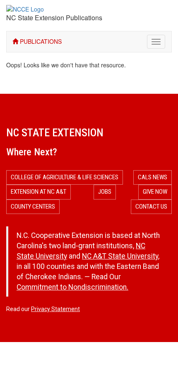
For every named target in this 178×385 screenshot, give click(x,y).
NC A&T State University (120, 256)
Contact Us (151, 206)
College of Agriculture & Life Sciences (64, 177)
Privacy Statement (55, 309)
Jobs (104, 191)
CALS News (152, 177)
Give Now (155, 191)
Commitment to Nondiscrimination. (72, 287)
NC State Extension (54, 132)
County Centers (33, 206)
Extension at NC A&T (38, 191)
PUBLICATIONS (40, 41)
